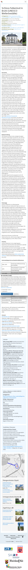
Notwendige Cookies (6, 289)
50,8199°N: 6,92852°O (6, 26)
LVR (12, 541)
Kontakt (6, 535)
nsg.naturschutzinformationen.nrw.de (10, 326)
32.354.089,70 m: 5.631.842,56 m (17, 27)
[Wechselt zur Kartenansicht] (14, 466)
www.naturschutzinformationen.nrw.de (11, 330)
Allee (19, 16)
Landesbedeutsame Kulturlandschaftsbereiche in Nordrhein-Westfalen (8, 491)
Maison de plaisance (13, 16)
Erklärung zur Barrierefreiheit (13, 537)
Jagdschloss (13, 17)
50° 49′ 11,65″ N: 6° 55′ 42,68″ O (18, 25)
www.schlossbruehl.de (7, 323)
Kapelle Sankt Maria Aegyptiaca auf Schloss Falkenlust (7, 500)
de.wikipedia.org (5, 316)
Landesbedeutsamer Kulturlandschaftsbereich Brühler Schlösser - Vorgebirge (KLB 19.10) (8, 484)
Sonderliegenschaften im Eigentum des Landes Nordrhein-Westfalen (8, 518)
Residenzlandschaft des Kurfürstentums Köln (8, 511)
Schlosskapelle (19, 17)
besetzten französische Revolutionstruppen (9, 116)
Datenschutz (21, 535)
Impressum (12, 535)
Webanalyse (4, 291)
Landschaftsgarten (6, 17)
